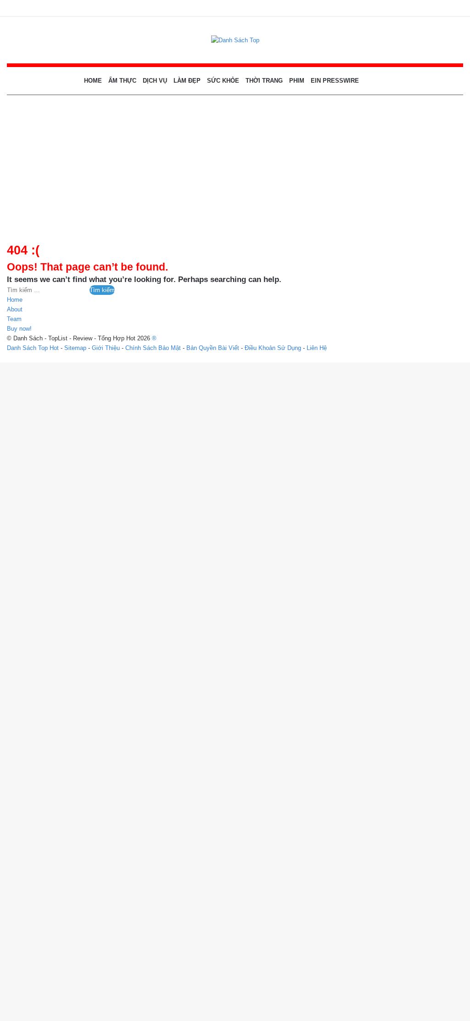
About (14, 309)
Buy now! (19, 328)
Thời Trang (264, 80)
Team (14, 319)
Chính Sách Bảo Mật (153, 347)
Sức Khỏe (223, 80)
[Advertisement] (235, 164)
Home (93, 80)
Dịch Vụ (155, 80)
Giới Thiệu (106, 347)
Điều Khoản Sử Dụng (273, 347)
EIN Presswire (335, 80)
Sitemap (75, 347)
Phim (296, 80)
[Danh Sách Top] (235, 40)
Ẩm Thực (122, 80)
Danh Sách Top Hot (33, 347)
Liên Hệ (317, 347)
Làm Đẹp (187, 80)
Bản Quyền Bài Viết (212, 347)
